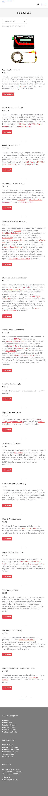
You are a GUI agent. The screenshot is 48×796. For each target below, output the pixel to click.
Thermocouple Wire (36, 564)
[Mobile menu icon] (43, 4)
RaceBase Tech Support (10, 747)
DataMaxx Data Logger (11, 233)
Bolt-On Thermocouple (11, 384)
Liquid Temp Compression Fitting (21, 420)
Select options (8, 94)
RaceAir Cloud (7, 723)
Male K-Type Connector (13, 247)
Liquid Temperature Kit (11, 412)
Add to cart (7, 132)
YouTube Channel (8, 754)
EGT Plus (21, 86)
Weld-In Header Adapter (12, 443)
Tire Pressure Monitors (10, 732)
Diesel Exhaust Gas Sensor (19, 258)
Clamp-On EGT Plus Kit (11, 145)
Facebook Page (7, 756)
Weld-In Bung (7, 237)
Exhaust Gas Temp (9, 730)
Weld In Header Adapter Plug (14, 483)
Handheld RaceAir (8, 727)
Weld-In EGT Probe (28, 528)
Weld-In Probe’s (24, 126)
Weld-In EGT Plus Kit (10, 70)
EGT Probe (23, 561)
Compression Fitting (16, 240)
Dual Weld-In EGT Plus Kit (12, 107)
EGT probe (18, 452)
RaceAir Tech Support (9, 752)
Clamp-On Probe (32, 164)
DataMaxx (6, 720)
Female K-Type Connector (12, 552)
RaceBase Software (9, 725)
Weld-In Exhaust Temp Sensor (14, 221)
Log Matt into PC (8, 745)
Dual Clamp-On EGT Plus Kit (13, 183)
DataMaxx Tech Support (10, 749)
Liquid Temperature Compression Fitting (18, 668)
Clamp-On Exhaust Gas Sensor (14, 278)
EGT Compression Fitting (12, 630)
